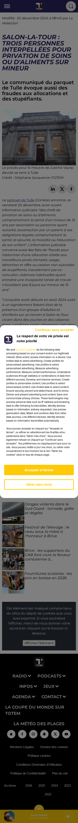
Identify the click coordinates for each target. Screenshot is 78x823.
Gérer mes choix (39, 484)
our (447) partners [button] (26, 349)
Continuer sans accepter (54, 329)
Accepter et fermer (39, 469)
